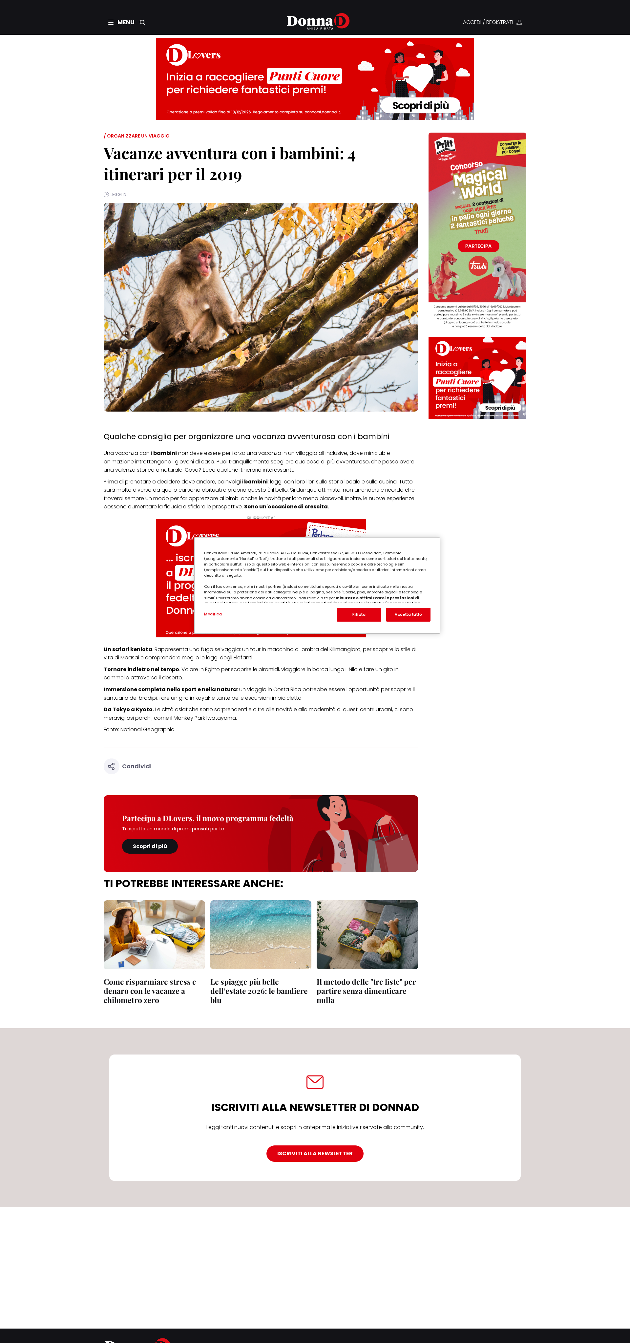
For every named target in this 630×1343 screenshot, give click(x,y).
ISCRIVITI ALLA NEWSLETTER (315, 1153)
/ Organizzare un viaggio (137, 136)
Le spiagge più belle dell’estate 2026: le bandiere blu (259, 990)
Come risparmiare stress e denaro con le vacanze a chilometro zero (150, 990)
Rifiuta (359, 614)
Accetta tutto (408, 614)
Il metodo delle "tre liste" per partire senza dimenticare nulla (366, 990)
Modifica (213, 614)
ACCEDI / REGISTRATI (488, 22)
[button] (121, 22)
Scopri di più (150, 846)
